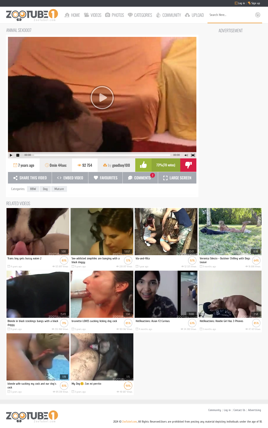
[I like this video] (143, 165)
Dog (45, 189)
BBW (33, 189)
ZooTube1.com (129, 421)
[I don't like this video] (188, 165)
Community (214, 410)
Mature (59, 189)
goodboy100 (121, 165)
